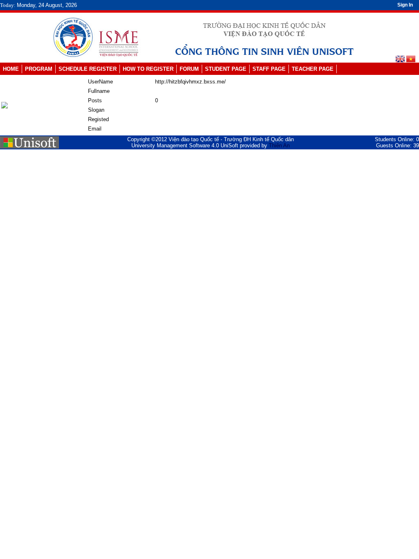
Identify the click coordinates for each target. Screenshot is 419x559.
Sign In (405, 5)
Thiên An (279, 145)
